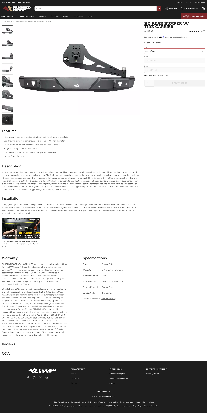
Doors (65, 16)
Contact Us (75, 378)
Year (145, 47)
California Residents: (99, 298)
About (73, 374)
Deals (90, 16)
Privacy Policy (141, 402)
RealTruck (107, 396)
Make (146, 57)
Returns (188, 2)
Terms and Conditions (127, 402)
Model (146, 66)
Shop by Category (8, 16)
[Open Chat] (166, 8)
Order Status (200, 2)
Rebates (112, 383)
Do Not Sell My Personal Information (94, 402)
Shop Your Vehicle (27, 16)
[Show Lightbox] (77, 70)
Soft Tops (54, 16)
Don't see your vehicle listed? (156, 75)
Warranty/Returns (153, 374)
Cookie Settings (112, 402)
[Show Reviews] (197, 31)
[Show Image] (7, 30)
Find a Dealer (78, 16)
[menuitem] (8, 16)
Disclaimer (151, 402)
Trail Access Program (117, 374)
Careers (74, 383)
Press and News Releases (118, 378)
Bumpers (42, 16)
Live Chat (173, 8)
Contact (179, 2)
